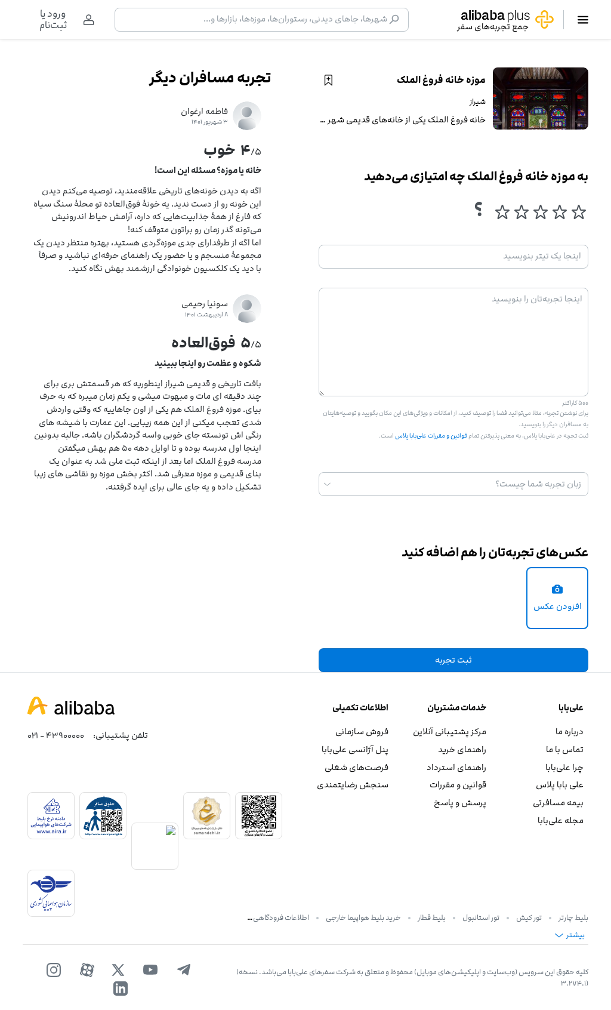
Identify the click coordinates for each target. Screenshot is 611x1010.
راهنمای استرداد (456, 767)
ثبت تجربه (453, 660)
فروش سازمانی (361, 731)
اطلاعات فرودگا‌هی (281, 917)
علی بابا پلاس (560, 784)
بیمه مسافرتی (558, 802)
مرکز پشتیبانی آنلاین (449, 731)
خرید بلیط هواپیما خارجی (363, 917)
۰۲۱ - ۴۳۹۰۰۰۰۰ (55, 735)
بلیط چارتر (573, 917)
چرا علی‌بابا (564, 767)
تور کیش (529, 917)
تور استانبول (480, 917)
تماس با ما (565, 749)
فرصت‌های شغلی (356, 767)
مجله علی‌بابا (561, 820)
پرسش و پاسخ (460, 802)
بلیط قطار (432, 917)
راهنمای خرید (462, 749)
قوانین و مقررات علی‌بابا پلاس (430, 436)
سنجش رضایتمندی (352, 784)
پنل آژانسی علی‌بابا (355, 749)
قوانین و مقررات (458, 784)
